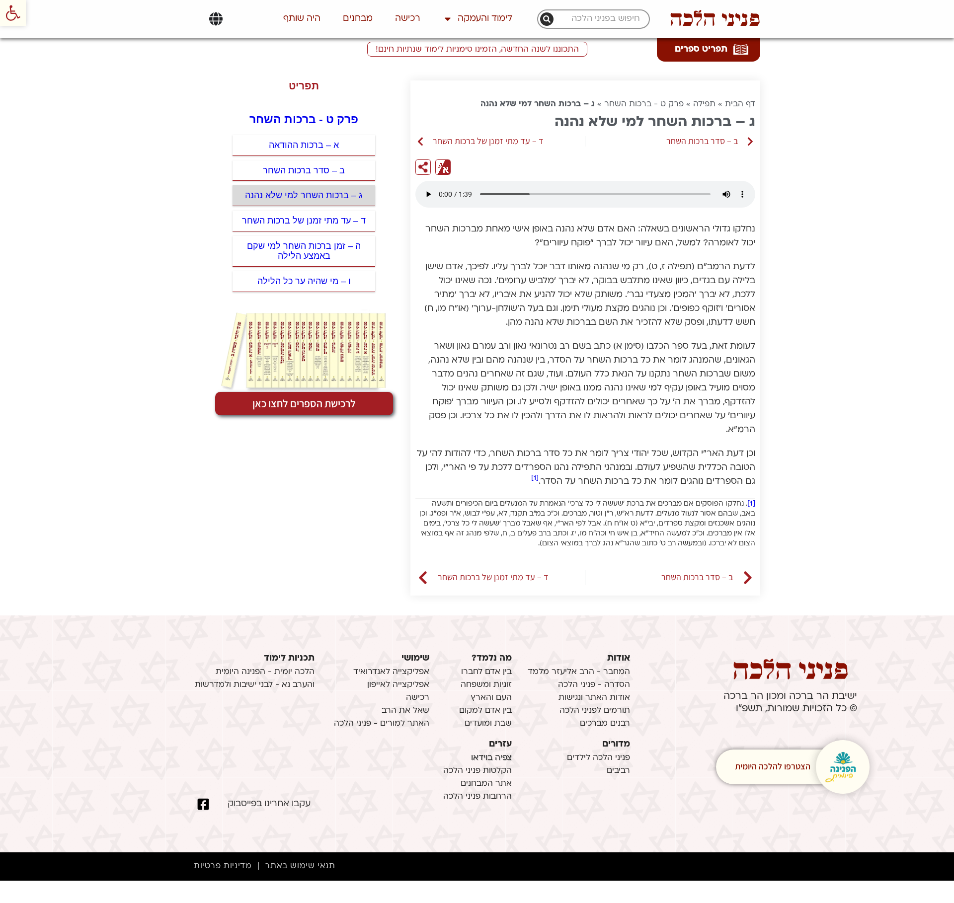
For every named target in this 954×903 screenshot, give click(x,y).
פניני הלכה (715, 18)
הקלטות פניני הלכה (477, 771)
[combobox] (598, 19)
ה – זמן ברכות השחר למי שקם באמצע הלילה (304, 251)
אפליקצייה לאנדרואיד (391, 672)
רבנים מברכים (605, 724)
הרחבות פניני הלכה (477, 797)
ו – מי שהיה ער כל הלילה (304, 281)
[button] (13, 13)
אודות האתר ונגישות (594, 698)
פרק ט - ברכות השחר (644, 104)
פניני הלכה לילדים (598, 758)
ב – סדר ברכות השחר (304, 170)
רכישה (407, 18)
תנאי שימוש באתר (300, 866)
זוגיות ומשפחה (486, 685)
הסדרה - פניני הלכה (594, 685)
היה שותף (301, 18)
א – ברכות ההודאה (304, 145)
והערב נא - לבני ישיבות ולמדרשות (255, 685)
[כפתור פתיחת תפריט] (216, 19)
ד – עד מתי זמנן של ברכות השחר (304, 221)
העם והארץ (491, 698)
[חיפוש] (547, 19)
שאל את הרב (405, 711)
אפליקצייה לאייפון (398, 685)
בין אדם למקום (485, 711)
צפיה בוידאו (491, 758)
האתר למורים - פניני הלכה (381, 724)
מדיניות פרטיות (222, 866)
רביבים (618, 771)
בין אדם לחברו (486, 672)
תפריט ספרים (701, 49)
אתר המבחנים (486, 784)
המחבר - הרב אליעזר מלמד (579, 672)
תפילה (704, 104)
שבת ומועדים (488, 724)
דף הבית (740, 104)
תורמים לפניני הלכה (594, 711)
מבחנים (358, 18)
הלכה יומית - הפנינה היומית (265, 672)
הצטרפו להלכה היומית (772, 766)
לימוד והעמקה (485, 18)
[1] (535, 478)
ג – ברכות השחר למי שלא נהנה (304, 195)
